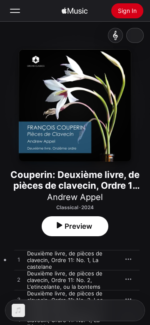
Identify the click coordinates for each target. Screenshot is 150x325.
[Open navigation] (15, 11)
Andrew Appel (75, 197)
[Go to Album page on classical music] (115, 35)
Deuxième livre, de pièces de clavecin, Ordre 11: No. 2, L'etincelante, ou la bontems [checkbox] (64, 280)
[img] (75, 11)
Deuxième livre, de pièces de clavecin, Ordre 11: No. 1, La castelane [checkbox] (64, 260)
